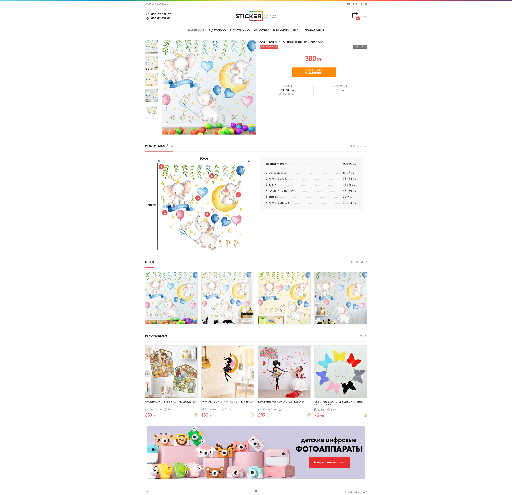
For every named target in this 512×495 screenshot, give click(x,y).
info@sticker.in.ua (355, 492)
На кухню (261, 30)
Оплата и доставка (157, 4)
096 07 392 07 (161, 18)
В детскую (217, 30)
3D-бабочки (314, 30)
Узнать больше (287, 94)
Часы (297, 30)
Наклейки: (196, 30)
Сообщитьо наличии (314, 72)
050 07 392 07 (161, 14)
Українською (359, 4)
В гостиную (240, 30)
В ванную (281, 30)
